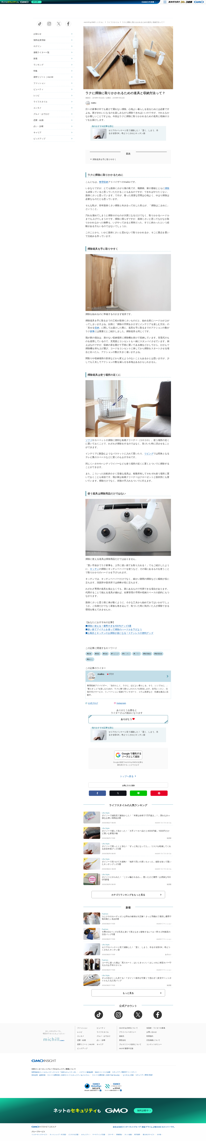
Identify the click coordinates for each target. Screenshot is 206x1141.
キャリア (37, 132)
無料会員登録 (39, 40)
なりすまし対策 (128, 1075)
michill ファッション (164, 924)
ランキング (38, 64)
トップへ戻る (127, 776)
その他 (159, 1134)
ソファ (88, 440)
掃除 (167, 188)
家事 (92, 331)
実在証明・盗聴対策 (38, 1075)
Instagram (121, 703)
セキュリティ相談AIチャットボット (124, 1072)
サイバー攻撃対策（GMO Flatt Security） (106, 1075)
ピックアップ (39, 138)
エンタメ (37, 108)
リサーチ (110, 1134)
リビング (148, 453)
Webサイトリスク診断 (102, 1072)
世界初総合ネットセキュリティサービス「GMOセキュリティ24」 (54, 1072)
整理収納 (103, 181)
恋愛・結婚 (38, 120)
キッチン (94, 568)
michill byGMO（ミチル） (94, 22)
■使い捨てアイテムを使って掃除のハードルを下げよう (113, 629)
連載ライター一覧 (41, 52)
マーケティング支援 (98, 1134)
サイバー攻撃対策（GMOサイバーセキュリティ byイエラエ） (68, 1075)
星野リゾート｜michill (43, 77)
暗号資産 (137, 1134)
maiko (93, 103)
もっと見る (128, 993)
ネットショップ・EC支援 (58, 1134)
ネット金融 (128, 1134)
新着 (35, 58)
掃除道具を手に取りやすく (104, 159)
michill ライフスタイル (163, 823)
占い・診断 (38, 126)
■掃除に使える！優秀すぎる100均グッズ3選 (108, 625)
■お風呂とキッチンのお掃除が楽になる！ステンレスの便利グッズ (119, 633)
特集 (35, 71)
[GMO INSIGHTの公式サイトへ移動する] (44, 1060)
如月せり (168, 954)
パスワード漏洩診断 (86, 1072)
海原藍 (169, 838)
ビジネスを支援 (73, 1134)
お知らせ (37, 34)
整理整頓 (147, 654)
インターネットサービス (39, 1134)
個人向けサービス (148, 1134)
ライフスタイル (40, 101)
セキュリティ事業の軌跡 (144, 1075)
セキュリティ (85, 1134)
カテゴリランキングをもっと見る (128, 894)
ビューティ (38, 89)
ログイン (37, 46)
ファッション (39, 83)
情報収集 (119, 1134)
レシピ (36, 95)
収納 (97, 327)
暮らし (90, 659)
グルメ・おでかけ (41, 114)
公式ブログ (93, 703)
